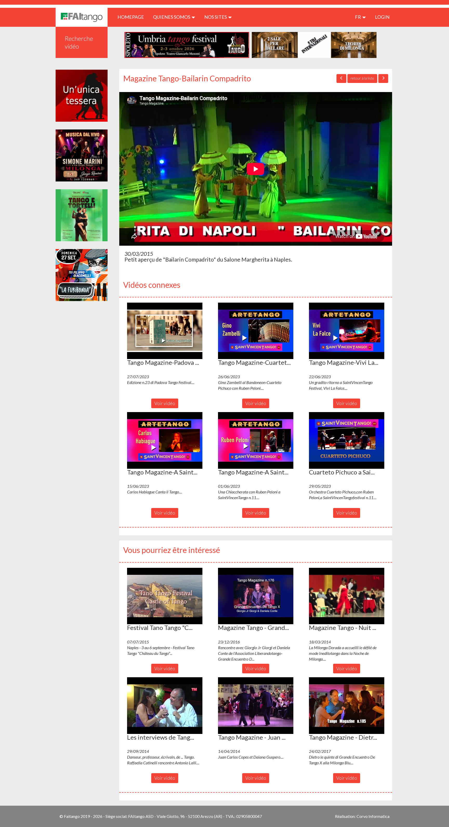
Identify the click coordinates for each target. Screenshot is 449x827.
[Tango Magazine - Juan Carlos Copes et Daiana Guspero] (255, 705)
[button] (164, 331)
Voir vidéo (164, 403)
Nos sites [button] (216, 17)
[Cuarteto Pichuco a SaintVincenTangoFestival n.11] (346, 440)
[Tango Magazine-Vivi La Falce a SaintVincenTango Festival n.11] (346, 331)
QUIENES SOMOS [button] (172, 17)
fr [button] (358, 17)
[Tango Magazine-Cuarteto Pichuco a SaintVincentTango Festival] (255, 331)
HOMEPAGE (132, 17)
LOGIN (382, 17)
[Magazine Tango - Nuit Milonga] (346, 596)
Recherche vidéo (79, 42)
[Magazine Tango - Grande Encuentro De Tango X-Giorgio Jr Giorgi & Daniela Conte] (255, 596)
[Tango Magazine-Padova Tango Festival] (164, 331)
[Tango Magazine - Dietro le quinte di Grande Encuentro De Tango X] (346, 705)
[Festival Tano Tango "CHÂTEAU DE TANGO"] (164, 596)
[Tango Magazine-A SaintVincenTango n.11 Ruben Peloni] (255, 440)
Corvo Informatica (372, 816)
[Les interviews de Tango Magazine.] (164, 705)
